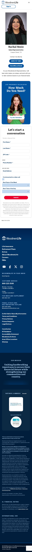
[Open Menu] (29, 2)
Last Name (7, 148)
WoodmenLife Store (9, 337)
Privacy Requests (8, 321)
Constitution (6, 329)
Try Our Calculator (16, 117)
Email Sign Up (5, 276)
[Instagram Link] (21, 266)
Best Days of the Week (10, 182)
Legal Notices (6, 324)
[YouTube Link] (4, 266)
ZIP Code (6, 154)
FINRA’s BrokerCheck (16, 488)
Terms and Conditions (9, 316)
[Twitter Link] (15, 266)
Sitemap (5, 342)
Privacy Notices (7, 319)
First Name (7, 142)
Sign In (8, 6)
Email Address (7, 171)
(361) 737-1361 (16, 61)
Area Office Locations (9, 339)
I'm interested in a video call (11, 177)
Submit (16, 197)
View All (24, 393)
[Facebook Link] (10, 266)
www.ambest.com (23, 509)
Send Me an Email (16, 66)
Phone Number (8, 162)
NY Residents (6, 331)
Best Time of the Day (9, 188)
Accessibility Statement (10, 334)
